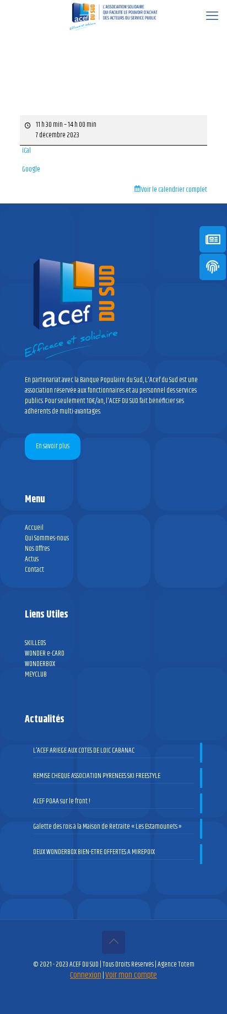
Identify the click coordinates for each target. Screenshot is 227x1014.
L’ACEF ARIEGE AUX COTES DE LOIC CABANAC (83, 750)
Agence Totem (176, 964)
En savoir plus (52, 446)
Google (31, 169)
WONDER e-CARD (44, 653)
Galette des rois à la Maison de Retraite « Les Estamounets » (107, 827)
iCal (26, 151)
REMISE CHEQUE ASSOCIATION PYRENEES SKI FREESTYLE (96, 776)
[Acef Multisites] (113, 16)
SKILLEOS (35, 642)
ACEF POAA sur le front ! (61, 801)
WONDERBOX (40, 663)
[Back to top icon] (113, 942)
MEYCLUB (36, 674)
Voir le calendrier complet (174, 189)
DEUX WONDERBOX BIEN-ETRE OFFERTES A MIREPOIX (94, 852)
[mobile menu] (212, 16)
